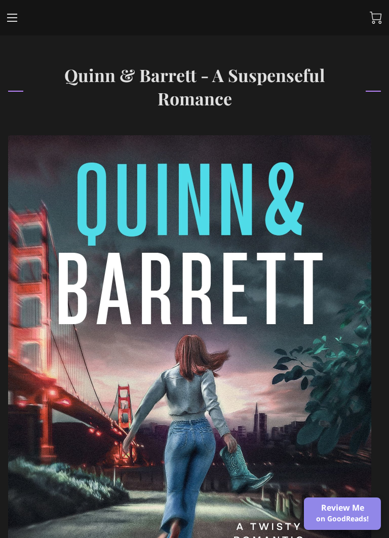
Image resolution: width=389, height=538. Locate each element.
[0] (376, 18)
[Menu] (12, 18)
